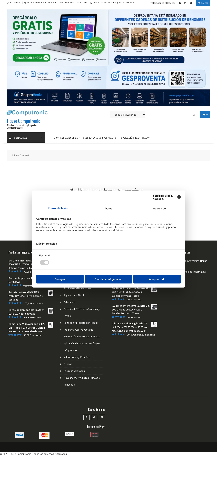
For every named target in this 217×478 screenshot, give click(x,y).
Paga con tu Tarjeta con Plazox (81, 322)
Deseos (68, 364)
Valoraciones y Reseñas (163, 2)
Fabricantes (70, 302)
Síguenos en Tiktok (74, 295)
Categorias (20, 137)
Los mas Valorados (74, 371)
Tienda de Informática (193, 271)
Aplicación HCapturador (135, 137)
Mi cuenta (203, 2)
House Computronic (23, 120)
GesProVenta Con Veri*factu (99, 137)
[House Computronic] (108, 105)
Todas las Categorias (65, 137)
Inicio (15, 155)
